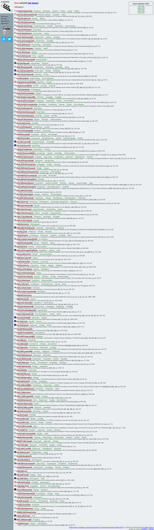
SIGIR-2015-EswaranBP (24, 67)
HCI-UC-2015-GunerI (23, 44)
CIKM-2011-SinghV (22, 299)
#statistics (59, 265)
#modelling (49, 67)
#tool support (34, 478)
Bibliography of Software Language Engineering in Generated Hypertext (92, 527)
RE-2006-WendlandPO (24, 456)
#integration (44, 366)
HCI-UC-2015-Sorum (23, 52)
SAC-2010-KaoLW (22, 325)
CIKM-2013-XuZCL (22, 224)
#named (49, 82)
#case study (37, 29)
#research (38, 74)
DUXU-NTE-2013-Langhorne (26, 164)
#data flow (47, 441)
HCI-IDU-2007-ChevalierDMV (26, 433)
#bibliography (35, 224)
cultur (140, 13)
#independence (35, 78)
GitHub (151, 529)
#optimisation (35, 63)
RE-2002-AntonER (22, 501)
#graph (36, 243)
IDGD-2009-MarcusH (23, 374)
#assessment (37, 33)
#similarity (44, 243)
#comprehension (39, 26)
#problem (45, 63)
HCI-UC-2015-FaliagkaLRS (25, 41)
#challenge (39, 228)
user (139, 6)
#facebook (46, 11)
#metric (36, 213)
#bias (35, 400)
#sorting (40, 418)
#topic (67, 67)
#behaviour (39, 160)
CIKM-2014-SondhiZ (23, 138)
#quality (34, 52)
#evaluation (40, 101)
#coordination (35, 89)
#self (33, 516)
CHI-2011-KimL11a (22, 265)
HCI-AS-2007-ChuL (22, 422)
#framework (60, 306)
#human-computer (44, 14)
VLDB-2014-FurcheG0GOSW (26, 82)
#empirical (37, 11)
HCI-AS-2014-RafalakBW (24, 130)
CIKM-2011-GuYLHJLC (24, 295)
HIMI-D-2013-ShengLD (23, 209)
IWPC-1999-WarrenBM (23, 519)
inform (139, 11)
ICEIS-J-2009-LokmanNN (24, 396)
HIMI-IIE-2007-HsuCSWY (24, 437)
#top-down (57, 448)
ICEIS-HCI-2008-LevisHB (24, 407)
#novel (49, 325)
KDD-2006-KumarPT (23, 452)
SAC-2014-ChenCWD (23, 142)
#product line (49, 160)
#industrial (56, 71)
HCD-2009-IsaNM (22, 344)
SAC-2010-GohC (22, 321)
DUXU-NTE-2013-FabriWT (25, 160)
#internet (34, 422)
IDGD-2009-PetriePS (23, 381)
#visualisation (42, 523)
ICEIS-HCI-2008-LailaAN (24, 404)
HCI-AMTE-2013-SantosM (25, 198)
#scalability (59, 67)
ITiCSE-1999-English (23, 516)
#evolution (36, 519)
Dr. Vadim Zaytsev (148, 527)
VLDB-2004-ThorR (22, 486)
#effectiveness (80, 157)
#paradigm (49, 97)
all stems (33, 3)
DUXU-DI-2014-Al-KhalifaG (25, 93)
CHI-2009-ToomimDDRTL (25, 332)
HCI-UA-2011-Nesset (23, 280)
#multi (45, 48)
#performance (48, 303)
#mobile (35, 86)
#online (62, 11)
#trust (64, 284)
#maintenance (73, 463)
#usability (56, 14)
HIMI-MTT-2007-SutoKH (24, 441)
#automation (38, 149)
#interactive (38, 108)
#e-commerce (43, 239)
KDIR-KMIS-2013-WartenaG (25, 228)
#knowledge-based (53, 187)
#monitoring (36, 145)
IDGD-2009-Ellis (21, 370)
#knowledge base (48, 138)
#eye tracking (36, 44)
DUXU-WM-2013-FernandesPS (26, 175)
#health (40, 231)
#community (35, 138)
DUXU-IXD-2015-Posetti (24, 26)
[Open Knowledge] (6, 30)
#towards (52, 86)
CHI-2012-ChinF (21, 231)
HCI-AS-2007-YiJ (22, 430)
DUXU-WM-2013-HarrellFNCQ (26, 179)
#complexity (41, 153)
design (139, 8)
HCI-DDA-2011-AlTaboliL (24, 276)
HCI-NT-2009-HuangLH (24, 355)
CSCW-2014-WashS (23, 89)
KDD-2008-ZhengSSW (23, 411)
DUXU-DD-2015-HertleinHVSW (26, 14)
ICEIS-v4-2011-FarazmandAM (26, 291)
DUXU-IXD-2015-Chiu (23, 18)
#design (35, 18)
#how (34, 56)
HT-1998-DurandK (22, 523)
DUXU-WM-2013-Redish (24, 190)
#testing (48, 37)
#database (40, 82)
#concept (38, 115)
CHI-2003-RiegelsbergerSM (25, 493)
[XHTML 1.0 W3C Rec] (6, 32)
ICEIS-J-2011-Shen (22, 284)
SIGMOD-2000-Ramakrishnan (26, 512)
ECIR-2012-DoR (21, 246)
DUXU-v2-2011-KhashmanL (25, 273)
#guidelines (45, 269)
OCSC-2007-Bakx (22, 445)
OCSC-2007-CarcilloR (23, 448)
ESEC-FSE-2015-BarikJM (24, 74)
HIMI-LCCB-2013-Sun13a (24, 213)
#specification (42, 310)
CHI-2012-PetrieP (22, 235)
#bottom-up (36, 448)
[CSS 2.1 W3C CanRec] (6, 35)
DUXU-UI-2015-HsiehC (24, 29)
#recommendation (38, 142)
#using (46, 33)
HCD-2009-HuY (21, 340)
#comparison (37, 127)
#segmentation (36, 452)
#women (90, 157)
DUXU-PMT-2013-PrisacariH (25, 168)
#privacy (33, 501)
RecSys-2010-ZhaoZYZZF (25, 314)
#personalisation (48, 78)
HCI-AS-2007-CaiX (22, 418)
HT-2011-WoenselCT (23, 261)
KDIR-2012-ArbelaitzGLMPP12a (27, 250)
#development (50, 228)
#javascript (35, 317)
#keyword (60, 228)
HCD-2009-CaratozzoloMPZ (25, 336)
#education (69, 157)
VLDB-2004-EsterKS (23, 482)
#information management (59, 202)
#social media (52, 134)
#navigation (43, 381)
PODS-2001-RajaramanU (24, 508)
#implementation (70, 198)
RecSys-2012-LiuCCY (23, 254)
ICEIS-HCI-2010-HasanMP (25, 306)
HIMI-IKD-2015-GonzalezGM (25, 59)
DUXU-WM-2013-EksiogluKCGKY (27, 172)
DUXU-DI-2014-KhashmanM (25, 112)
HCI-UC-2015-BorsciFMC (24, 37)
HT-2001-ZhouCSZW (23, 505)
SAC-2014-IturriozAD (23, 145)
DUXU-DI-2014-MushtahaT (25, 115)
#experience (59, 26)
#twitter (76, 11)
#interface (38, 48)
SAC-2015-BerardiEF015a (25, 71)
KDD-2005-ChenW (22, 475)
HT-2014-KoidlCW (22, 78)
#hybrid (41, 325)
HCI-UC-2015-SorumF (23, 56)
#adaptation (43, 250)
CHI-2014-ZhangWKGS (24, 86)
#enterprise (39, 389)
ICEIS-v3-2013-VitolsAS (24, 220)
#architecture (40, 41)
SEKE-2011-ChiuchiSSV (24, 303)
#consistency (37, 497)
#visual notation (41, 59)
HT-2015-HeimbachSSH (24, 11)
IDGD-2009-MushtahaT (24, 377)
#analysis (37, 130)
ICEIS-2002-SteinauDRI (24, 497)
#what (63, 14)
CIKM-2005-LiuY (21, 471)
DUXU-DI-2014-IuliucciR (24, 108)
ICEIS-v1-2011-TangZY (24, 288)
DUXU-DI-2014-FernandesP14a (26, 104)
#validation (47, 407)
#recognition (47, 44)
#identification (58, 198)
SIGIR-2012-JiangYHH (23, 258)
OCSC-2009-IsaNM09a (23, 385)
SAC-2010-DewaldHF (23, 317)
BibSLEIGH (119, 527)
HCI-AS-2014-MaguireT (24, 127)
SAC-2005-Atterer (22, 478)
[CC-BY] (6, 29)
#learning (48, 231)
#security (44, 86)
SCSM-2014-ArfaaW (23, 134)
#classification (38, 67)
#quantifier (58, 153)
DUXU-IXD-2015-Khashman (25, 22)
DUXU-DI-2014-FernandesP (25, 101)
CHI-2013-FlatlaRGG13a (24, 149)
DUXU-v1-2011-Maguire (24, 269)
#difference (32, 231)
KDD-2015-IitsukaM (22, 63)
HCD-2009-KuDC (22, 347)
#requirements (43, 501)
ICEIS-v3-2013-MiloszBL (24, 216)
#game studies (59, 437)
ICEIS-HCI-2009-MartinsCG (25, 389)
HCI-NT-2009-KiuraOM (23, 359)
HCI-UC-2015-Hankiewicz (24, 48)
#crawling (34, 482)
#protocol (57, 430)
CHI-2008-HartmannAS (24, 400)
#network (55, 11)
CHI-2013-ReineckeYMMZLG (26, 153)
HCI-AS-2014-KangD (23, 123)
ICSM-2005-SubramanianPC (25, 463)
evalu (139, 9)
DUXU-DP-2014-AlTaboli (24, 119)
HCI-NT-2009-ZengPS (23, 366)
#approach (35, 261)
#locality (54, 115)
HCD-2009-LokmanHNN (24, 351)
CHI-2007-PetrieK (22, 415)
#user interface (70, 26)
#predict (50, 153)
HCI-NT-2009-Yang (22, 362)
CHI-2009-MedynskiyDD (24, 329)
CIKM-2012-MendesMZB (24, 243)
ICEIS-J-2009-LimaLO (23, 392)
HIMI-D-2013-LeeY (22, 202)
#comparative (58, 157)
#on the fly (44, 261)
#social (69, 11)
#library (42, 18)
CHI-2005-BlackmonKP (24, 467)
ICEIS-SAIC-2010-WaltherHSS (26, 310)
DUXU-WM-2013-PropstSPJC (26, 187)
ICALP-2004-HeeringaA (24, 490)
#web (91, 183)
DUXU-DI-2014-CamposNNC (26, 97)
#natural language (69, 138)
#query (36, 508)
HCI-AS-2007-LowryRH (24, 426)
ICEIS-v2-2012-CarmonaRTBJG (27, 239)
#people (71, 183)
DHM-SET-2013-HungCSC (25, 157)
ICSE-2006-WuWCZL (23, 460)
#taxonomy (54, 501)
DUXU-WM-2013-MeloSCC (25, 183)
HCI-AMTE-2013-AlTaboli (24, 194)
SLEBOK (144, 529)
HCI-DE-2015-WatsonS (24, 33)
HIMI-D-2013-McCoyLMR (24, 205)
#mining (58, 138)
